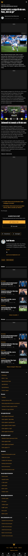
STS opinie (4, 501)
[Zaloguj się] (26, 2)
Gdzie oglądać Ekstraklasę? (8, 416)
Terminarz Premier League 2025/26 (9, 406)
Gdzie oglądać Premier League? (9, 425)
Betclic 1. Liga (5, 378)
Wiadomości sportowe (5, 372)
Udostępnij (17, 233)
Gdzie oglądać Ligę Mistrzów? (8, 422)
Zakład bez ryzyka (6, 457)
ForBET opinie (5, 507)
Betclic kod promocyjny (7, 532)
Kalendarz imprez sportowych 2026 (9, 438)
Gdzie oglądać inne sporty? (5, 435)
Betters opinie (5, 513)
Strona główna (3, 5)
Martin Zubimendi (10, 259)
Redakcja (11, 547)
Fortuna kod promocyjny (7, 523)
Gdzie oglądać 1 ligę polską (8, 419)
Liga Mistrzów (5, 384)
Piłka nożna (8, 5)
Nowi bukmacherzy (6, 466)
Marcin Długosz (3, 302)
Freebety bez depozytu (7, 460)
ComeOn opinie (5, 498)
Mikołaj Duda (3, 294)
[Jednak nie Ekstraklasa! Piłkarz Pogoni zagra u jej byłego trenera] (14, 308)
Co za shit (15, 226)
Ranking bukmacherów (7, 463)
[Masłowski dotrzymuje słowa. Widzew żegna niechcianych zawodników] (14, 292)
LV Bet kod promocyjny (7, 526)
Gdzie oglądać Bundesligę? (8, 431)
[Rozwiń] (26, 372)
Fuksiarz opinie (5, 491)
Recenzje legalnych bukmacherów (7, 473)
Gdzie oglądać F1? (6, 447)
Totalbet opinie (5, 504)
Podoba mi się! (15, 222)
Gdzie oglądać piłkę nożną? (5, 413)
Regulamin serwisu (14, 550)
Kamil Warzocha (15, 16)
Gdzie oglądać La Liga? (7, 428)
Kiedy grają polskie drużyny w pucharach (11, 403)
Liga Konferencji (5, 387)
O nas (7, 547)
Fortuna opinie (5, 476)
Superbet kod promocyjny (7, 520)
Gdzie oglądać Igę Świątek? (8, 444)
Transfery (4, 397)
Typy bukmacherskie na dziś (8, 469)
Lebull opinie (4, 485)
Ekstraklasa (3, 281)
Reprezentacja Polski (6, 381)
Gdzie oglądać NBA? (6, 441)
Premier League (5, 390)
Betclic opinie (4, 488)
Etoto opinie (4, 510)
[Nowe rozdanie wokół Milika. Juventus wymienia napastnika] (14, 300)
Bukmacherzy (3, 451)
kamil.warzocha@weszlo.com (13, 254)
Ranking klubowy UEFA (7, 400)
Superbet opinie (5, 479)
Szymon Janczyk (4, 286)
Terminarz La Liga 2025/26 (8, 409)
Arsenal (3, 259)
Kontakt (15, 547)
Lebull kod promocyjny (7, 529)
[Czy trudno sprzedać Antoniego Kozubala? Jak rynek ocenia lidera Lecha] (14, 284)
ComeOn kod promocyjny (7, 535)
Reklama (20, 547)
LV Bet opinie (4, 482)
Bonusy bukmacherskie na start (8, 454)
